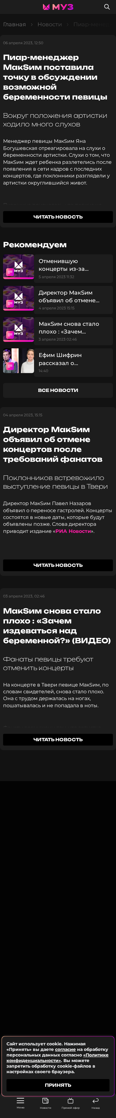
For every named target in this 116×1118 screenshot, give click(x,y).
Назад (96, 1107)
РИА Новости (73, 531)
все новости (58, 390)
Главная (14, 24)
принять (58, 1085)
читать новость (58, 216)
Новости (45, 1107)
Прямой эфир (70, 1107)
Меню (20, 1107)
